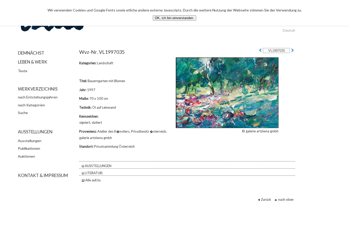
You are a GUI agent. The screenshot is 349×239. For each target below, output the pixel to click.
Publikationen (29, 148)
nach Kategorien (31, 105)
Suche (23, 112)
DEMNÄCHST (31, 53)
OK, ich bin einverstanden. (174, 18)
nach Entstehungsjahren (37, 97)
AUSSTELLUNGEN (97, 166)
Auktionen (26, 156)
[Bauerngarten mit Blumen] (227, 92)
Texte (22, 71)
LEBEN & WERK (32, 62)
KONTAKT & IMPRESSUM (43, 175)
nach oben (286, 199)
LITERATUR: (93, 173)
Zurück (266, 199)
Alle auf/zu (93, 180)
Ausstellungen (29, 141)
